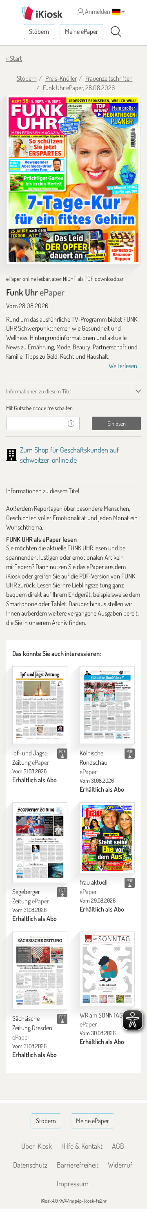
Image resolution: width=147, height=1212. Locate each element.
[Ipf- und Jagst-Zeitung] (39, 705)
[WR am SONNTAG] (107, 969)
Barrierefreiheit (77, 1164)
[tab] (73, 408)
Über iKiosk (36, 1145)
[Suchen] (116, 31)
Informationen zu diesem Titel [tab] (38, 391)
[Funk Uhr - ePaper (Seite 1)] (73, 179)
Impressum (73, 1183)
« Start (14, 58)
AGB (118, 1145)
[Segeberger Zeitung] (39, 842)
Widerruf (120, 1164)
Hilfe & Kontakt (81, 1145)
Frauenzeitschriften (109, 78)
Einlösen (116, 423)
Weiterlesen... (125, 366)
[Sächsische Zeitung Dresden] (39, 970)
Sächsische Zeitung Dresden (32, 1027)
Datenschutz (30, 1164)
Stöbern (39, 31)
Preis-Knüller (61, 78)
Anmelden (97, 11)
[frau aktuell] (107, 838)
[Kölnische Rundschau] (107, 705)
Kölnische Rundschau (93, 762)
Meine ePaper (81, 31)
